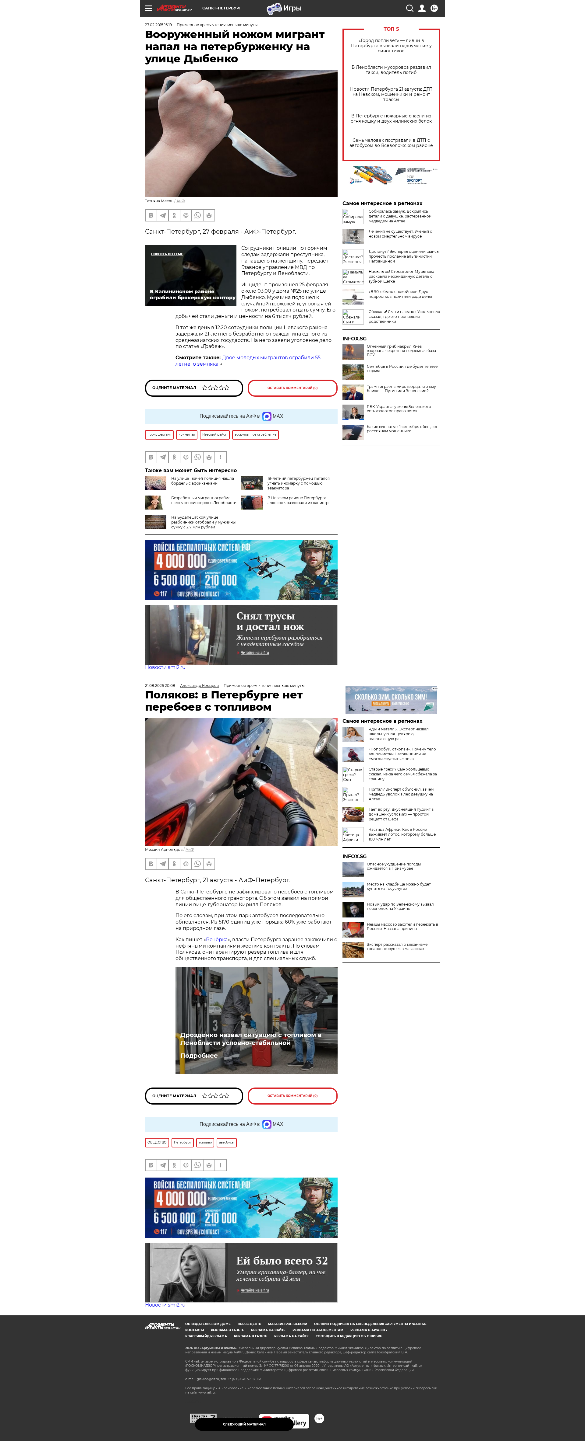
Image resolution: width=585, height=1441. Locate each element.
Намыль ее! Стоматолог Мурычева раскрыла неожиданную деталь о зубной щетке (401, 276)
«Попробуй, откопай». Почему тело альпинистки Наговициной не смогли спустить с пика (402, 754)
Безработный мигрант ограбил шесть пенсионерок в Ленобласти (203, 500)
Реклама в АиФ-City (369, 1330)
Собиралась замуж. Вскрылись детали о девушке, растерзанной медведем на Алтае (400, 216)
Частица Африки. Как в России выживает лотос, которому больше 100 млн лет (402, 834)
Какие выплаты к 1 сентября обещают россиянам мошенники (402, 429)
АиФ (180, 201)
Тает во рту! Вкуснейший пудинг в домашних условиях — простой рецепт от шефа (401, 814)
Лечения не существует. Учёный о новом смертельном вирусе (400, 233)
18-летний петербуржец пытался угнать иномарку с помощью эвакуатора (299, 483)
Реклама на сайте (268, 1330)
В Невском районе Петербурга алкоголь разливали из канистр (298, 500)
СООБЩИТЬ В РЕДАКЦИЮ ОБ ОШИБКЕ (349, 1336)
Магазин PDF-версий (287, 1324)
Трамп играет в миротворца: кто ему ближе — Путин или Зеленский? (401, 389)
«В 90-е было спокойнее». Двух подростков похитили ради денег (401, 294)
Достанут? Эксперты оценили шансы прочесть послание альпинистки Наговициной (404, 256)
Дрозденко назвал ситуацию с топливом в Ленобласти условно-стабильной (250, 1038)
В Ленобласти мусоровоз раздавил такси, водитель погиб (391, 70)
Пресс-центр (249, 1324)
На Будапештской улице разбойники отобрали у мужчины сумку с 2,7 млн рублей (203, 522)
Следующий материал (244, 1424)
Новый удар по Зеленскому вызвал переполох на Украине (400, 906)
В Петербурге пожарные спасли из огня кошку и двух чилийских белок (391, 118)
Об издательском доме (208, 1324)
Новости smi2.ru (165, 667)
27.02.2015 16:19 (158, 25)
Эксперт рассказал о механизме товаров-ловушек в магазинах (397, 946)
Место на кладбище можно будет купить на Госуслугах (399, 886)
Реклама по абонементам (317, 1330)
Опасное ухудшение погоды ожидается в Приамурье (394, 866)
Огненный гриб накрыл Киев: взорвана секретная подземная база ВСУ (401, 350)
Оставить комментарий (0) (293, 388)
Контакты (194, 1330)
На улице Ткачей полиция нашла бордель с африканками (202, 481)
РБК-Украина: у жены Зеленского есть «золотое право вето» (399, 409)
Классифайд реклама (206, 1336)
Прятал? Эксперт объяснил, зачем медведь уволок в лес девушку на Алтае (401, 794)
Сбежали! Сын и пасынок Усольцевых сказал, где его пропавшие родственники (404, 316)
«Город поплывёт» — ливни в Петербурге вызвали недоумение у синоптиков (391, 46)
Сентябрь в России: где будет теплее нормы (402, 368)
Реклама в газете (227, 1330)
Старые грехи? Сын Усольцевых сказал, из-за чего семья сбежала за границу (403, 774)
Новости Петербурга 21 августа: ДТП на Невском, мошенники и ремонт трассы (391, 94)
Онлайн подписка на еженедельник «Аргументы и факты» (370, 1324)
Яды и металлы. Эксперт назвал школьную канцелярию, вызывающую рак (399, 734)
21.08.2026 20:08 (160, 685)
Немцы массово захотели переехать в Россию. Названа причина (402, 926)
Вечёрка (217, 939)
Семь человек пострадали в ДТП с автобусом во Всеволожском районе (391, 143)
